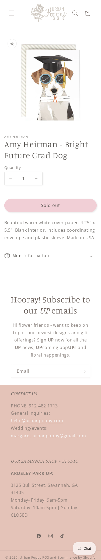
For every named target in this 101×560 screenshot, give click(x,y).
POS (45, 557)
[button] (11, 13)
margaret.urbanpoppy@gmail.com (48, 436)
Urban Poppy (30, 557)
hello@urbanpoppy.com (37, 421)
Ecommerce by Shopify (76, 557)
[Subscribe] (84, 371)
